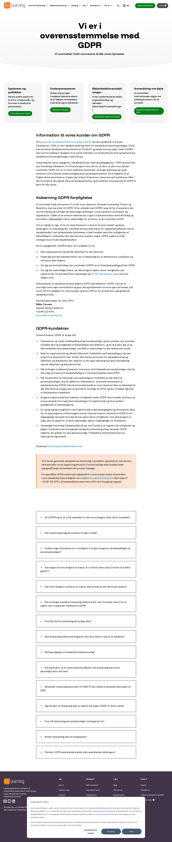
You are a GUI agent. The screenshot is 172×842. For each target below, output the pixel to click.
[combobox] (126, 5)
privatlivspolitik (106, 814)
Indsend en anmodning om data (147, 111)
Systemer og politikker (20, 113)
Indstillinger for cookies (90, 831)
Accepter (111, 831)
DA (128, 5)
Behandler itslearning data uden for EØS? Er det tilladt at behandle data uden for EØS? (85, 688)
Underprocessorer (60, 110)
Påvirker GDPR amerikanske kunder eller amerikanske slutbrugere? (80, 752)
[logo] (14, 781)
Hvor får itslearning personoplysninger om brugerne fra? (74, 721)
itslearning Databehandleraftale (65, 446)
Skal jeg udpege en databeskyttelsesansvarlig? (70, 652)
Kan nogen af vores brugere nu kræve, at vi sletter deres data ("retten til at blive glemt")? (85, 569)
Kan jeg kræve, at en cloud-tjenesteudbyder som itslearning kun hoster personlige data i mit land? (80, 669)
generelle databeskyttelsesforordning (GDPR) (66, 141)
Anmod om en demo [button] (145, 6)
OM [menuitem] (60, 779)
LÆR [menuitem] (115, 779)
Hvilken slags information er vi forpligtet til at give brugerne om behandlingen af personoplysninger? (85, 550)
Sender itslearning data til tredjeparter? (66, 736)
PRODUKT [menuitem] (90, 779)
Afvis (132, 831)
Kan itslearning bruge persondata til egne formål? (71, 532)
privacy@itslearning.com (49, 315)
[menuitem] (47, 5)
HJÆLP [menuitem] (144, 779)
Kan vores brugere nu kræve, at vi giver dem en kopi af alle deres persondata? (86, 586)
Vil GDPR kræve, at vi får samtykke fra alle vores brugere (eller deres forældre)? (87, 517)
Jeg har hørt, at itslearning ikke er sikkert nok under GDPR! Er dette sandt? (84, 705)
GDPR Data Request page (105, 273)
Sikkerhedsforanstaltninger (106, 117)
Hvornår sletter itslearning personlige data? (68, 621)
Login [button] (161, 6)
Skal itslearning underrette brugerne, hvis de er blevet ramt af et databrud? (85, 636)
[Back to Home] (14, 5)
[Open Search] (118, 5)
